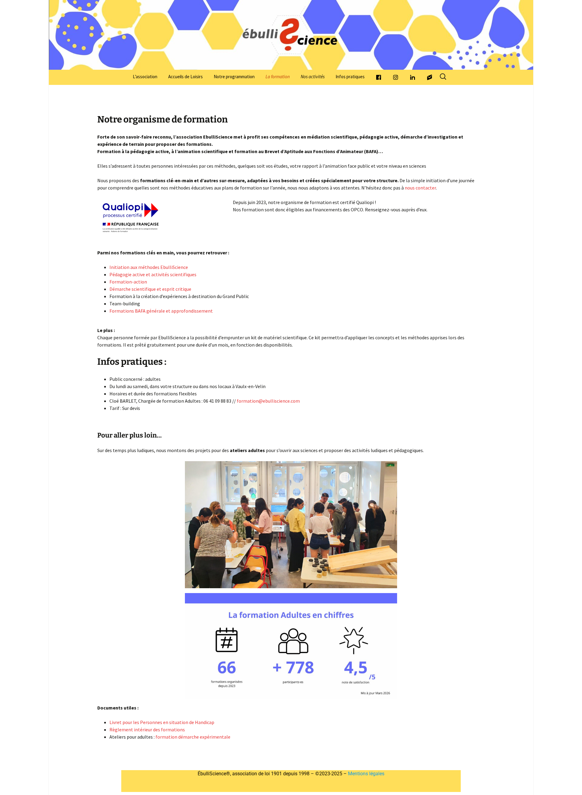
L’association (145, 76)
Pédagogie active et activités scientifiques (152, 274)
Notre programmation (234, 76)
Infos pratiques (350, 76)
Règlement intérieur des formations (147, 729)
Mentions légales (365, 774)
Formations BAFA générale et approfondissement (161, 311)
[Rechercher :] (443, 77)
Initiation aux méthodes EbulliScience (148, 267)
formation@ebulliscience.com (268, 401)
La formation (278, 76)
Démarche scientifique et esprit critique (150, 289)
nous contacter (420, 188)
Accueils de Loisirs (185, 76)
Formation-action (128, 282)
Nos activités (313, 76)
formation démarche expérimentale (193, 737)
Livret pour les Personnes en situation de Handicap (161, 722)
